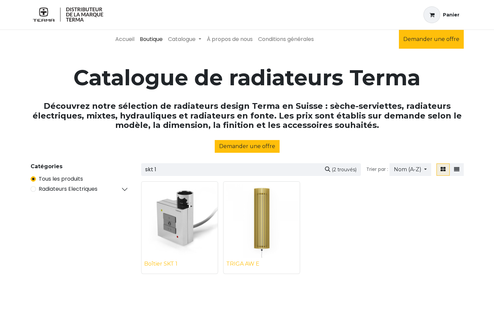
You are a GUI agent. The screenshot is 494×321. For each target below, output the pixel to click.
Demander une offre (431, 39)
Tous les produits (61, 179)
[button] (410, 169)
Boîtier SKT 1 (160, 264)
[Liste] (457, 169)
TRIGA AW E (242, 264)
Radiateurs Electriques (68, 189)
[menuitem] (125, 39)
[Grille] (443, 169)
